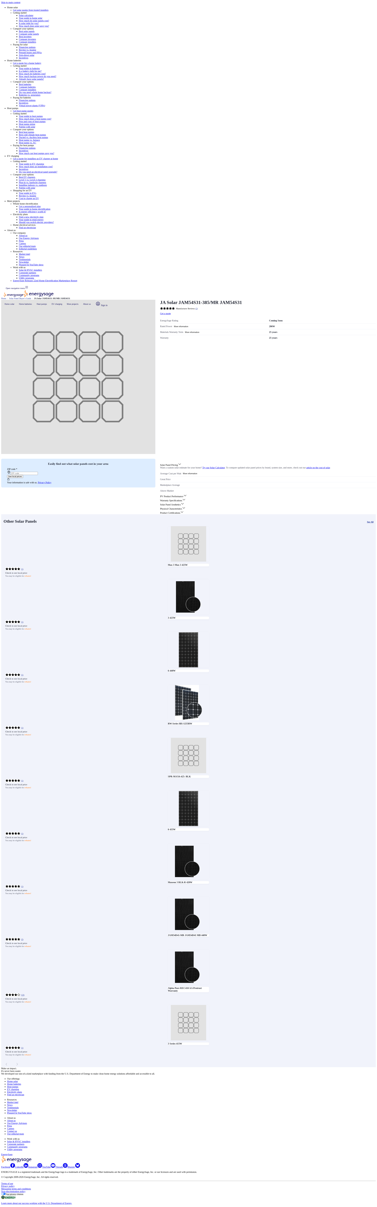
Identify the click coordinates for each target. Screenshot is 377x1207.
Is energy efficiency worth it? (32, 211)
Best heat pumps (26, 132)
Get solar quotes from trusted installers (30, 10)
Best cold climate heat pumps (32, 135)
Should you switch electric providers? (36, 222)
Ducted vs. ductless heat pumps (33, 137)
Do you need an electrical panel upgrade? (38, 172)
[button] (170, 465)
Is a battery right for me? (30, 71)
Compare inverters (27, 39)
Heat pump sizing (27, 124)
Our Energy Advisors (29, 238)
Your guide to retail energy (31, 219)
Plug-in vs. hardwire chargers (32, 182)
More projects (72, 304)
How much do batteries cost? (32, 73)
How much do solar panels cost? (34, 20)
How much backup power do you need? (37, 76)
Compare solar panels (29, 34)
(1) (22, 569)
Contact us (12, 1131)
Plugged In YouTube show (31, 264)
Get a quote (165, 313)
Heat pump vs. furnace (29, 140)
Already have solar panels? (31, 79)
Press (21, 241)
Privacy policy (8, 1186)
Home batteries (25, 304)
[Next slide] (17, 1064)
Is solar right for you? (29, 23)
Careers (22, 243)
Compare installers (27, 42)
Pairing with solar (27, 127)
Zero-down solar (26, 55)
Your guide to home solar (30, 18)
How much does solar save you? (34, 26)
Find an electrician (27, 227)
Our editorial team (27, 246)
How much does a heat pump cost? (35, 119)
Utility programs (26, 278)
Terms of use (7, 1183)
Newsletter (24, 262)
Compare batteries (27, 87)
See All (370, 522)
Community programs (29, 275)
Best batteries (25, 84)
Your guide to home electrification (34, 209)
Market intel (24, 254)
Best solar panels (26, 31)
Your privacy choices (14, 1194)
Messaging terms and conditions (16, 1189)
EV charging (57, 304)
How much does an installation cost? (36, 166)
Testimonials (24, 259)
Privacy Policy (44, 482)
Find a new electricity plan (31, 217)
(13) (22, 995)
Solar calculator (26, 15)
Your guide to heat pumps (31, 116)
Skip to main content (10, 2)
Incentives (23, 58)
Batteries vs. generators (29, 95)
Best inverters (25, 36)
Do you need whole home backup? (35, 92)
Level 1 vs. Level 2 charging (32, 180)
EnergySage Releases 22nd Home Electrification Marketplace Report (45, 280)
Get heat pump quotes (23, 111)
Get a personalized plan (30, 206)
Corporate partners (27, 272)
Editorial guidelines (28, 249)
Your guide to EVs (27, 193)
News (21, 257)
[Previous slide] (6, 1064)
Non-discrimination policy (13, 1191)
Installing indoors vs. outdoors (33, 185)
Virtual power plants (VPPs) (32, 105)
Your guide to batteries (29, 68)
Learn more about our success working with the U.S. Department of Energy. (36, 1203)
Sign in (104, 305)
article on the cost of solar (318, 467)
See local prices (15, 476)
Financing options (27, 47)
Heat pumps (42, 304)
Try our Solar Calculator (213, 467)
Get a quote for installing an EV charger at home (35, 158)
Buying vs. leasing (27, 50)
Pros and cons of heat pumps (32, 121)
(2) (22, 939)
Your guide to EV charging (31, 164)
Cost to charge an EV (29, 198)
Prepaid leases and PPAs (30, 52)
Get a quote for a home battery (27, 63)
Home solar (9, 304)
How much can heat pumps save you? (36, 153)
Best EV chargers (27, 177)
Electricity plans (14, 1092)
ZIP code (12, 469)
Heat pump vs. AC (27, 142)
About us (23, 235)
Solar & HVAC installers (30, 270)
